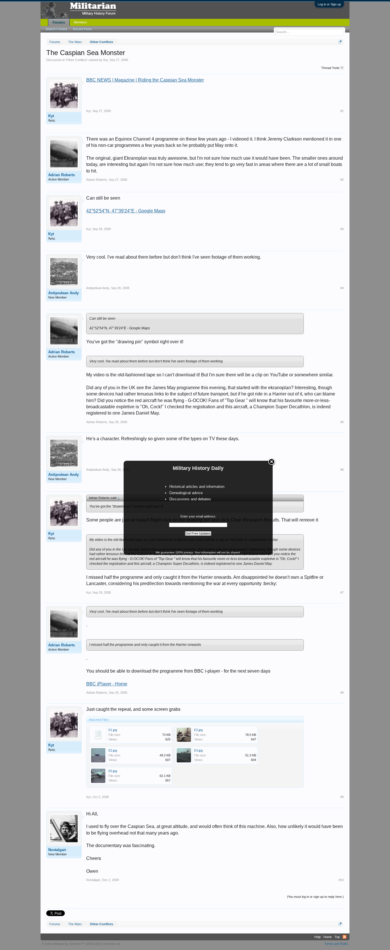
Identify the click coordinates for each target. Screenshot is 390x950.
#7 (342, 592)
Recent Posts (82, 29)
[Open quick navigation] (340, 42)
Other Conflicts (76, 60)
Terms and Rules (336, 943)
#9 (342, 797)
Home (327, 937)
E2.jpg (198, 730)
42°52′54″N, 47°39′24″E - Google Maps (125, 210)
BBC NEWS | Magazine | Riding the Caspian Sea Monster (145, 80)
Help (317, 937)
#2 (342, 179)
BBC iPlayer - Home (106, 683)
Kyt (105, 60)
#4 (342, 288)
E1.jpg (112, 730)
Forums (59, 23)
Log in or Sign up (329, 4)
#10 (341, 880)
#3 (342, 229)
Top (337, 937)
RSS (345, 937)
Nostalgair (57, 850)
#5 (342, 422)
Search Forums (56, 29)
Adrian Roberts (61, 175)
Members (80, 22)
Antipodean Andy (63, 293)
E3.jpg (112, 750)
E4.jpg (198, 750)
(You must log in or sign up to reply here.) (315, 896)
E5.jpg (112, 771)
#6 (342, 469)
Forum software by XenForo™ (81, 943)
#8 (342, 692)
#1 (342, 111)
